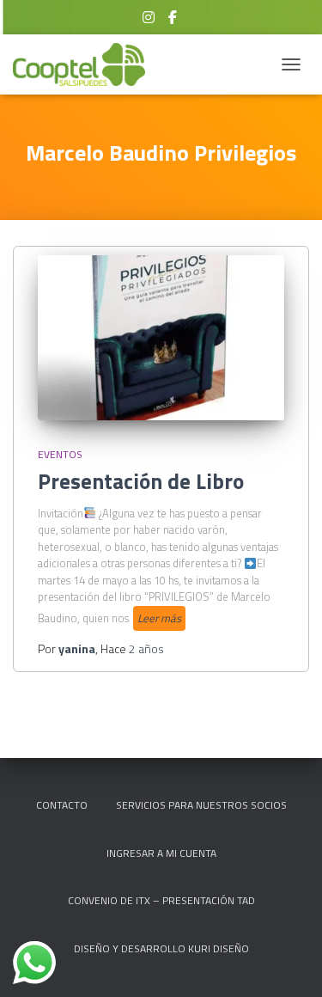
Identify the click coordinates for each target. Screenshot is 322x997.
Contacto (62, 805)
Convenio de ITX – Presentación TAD (161, 900)
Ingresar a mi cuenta (161, 853)
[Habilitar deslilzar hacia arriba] (288, 962)
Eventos (60, 454)
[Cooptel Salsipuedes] (85, 64)
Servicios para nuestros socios (201, 805)
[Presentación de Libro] (161, 337)
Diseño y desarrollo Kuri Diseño (161, 948)
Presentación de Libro (141, 481)
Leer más (159, 618)
